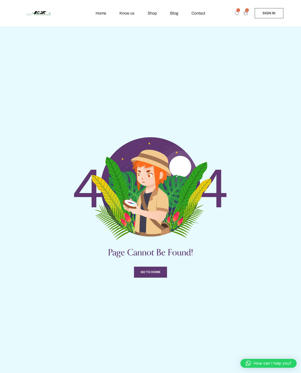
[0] (237, 13)
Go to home (150, 272)
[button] (268, 363)
